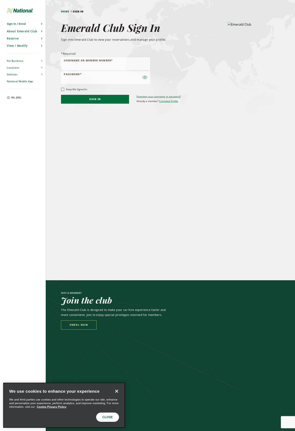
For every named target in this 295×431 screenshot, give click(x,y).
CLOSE (107, 417)
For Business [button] (15, 61)
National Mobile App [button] (20, 81)
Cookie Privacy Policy (51, 406)
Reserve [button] (13, 38)
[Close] (116, 391)
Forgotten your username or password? (158, 96)
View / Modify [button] (17, 46)
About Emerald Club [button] (22, 31)
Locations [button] (13, 67)
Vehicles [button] (12, 74)
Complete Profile (168, 101)
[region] (64, 405)
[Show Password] (144, 77)
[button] (23, 24)
